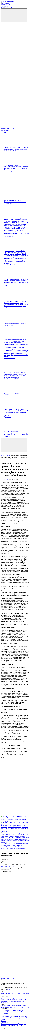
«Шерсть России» (19, 231)
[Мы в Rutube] (13, 99)
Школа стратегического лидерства (14, 303)
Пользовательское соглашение (9, 1024)
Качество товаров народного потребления (16, 279)
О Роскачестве (8, 147)
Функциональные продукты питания (14, 230)
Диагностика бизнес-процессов (10, 998)
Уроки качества (23, 304)
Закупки (6, 169)
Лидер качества (13, 411)
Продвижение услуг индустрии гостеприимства (13, 349)
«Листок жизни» (9, 231)
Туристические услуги (18, 225)
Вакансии (7, 150)
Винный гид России (22, 282)
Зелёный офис (15, 221)
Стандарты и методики (14, 1011)
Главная (3, 455)
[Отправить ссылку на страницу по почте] (13, 814)
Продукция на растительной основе (14, 228)
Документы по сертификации (19, 168)
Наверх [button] (3, 1028)
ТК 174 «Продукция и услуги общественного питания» (16, 261)
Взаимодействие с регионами (12, 149)
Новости (6, 415)
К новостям (4, 479)
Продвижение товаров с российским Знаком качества (15, 341)
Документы (26, 993)
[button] (14, 445)
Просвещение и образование (9, 1001)
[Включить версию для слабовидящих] (14, 15)
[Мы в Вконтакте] (13, 34)
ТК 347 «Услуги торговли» (19, 260)
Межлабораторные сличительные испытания (13, 999)
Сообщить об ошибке (16, 1027)
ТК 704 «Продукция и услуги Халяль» (15, 253)
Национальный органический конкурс (15, 412)
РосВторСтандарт (18, 233)
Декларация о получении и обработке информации (13, 1024)
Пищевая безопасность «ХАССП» (16, 223)
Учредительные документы (12, 165)
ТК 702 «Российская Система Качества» (14, 251)
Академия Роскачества (20, 301)
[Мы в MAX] (13, 73)
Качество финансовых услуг (12, 280)
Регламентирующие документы (13, 166)
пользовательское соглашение (9, 866)
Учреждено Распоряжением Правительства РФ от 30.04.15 (6, 5)
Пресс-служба (25, 149)
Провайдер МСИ (9, 322)
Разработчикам (5, 1027)
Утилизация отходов (16, 222)
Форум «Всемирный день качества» (14, 1006)
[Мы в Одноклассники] (13, 47)
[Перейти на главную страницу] (7, 1)
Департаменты (24, 147)
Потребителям (5, 130)
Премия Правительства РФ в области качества (15, 201)
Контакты (12, 169)
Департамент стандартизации (12, 251)
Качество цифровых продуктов (15, 281)
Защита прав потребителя (11, 393)
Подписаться (4, 869)
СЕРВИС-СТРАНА (23, 411)
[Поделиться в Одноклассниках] (13, 788)
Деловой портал (9, 301)
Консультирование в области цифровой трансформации (14, 376)
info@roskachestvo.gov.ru (7, 128)
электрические (5, 484)
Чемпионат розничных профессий (14, 414)
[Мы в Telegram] (13, 60)
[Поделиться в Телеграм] (13, 801)
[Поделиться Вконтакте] (13, 775)
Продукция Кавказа (9, 227)
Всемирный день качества (11, 304)
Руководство (16, 147)
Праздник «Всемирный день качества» (12, 1005)
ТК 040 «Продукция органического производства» (16, 254)
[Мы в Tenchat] (13, 86)
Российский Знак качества (11, 218)
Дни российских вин (23, 1007)
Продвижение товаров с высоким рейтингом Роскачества (14, 346)
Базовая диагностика (10, 200)
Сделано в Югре (20, 227)
